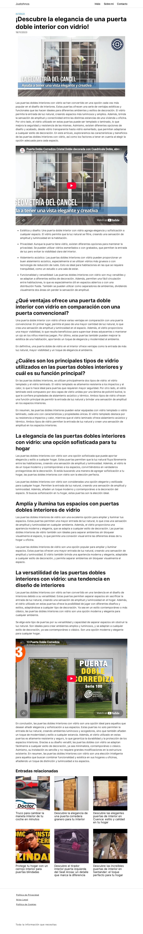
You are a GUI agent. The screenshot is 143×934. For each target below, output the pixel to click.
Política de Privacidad (27, 895)
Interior (20, 14)
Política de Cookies (26, 904)
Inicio (97, 3)
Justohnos (22, 4)
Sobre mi (109, 3)
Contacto (122, 3)
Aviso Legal (22, 899)
